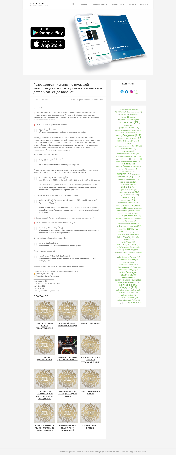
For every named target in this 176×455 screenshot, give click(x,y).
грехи (121, 141)
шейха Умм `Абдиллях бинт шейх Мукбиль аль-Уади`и (128, 291)
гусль (130, 141)
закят (137, 156)
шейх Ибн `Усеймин (128, 260)
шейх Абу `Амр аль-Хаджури (128, 249)
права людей (132, 205)
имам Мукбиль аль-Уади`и (128, 161)
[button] (73, 4)
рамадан (119, 216)
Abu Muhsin (43, 99)
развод (135, 213)
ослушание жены (128, 184)
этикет (136, 302)
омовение (132, 179)
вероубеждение (128, 135)
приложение (134, 211)
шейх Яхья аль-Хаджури (128, 286)
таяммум (132, 221)
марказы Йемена (124, 166)
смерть (128, 218)
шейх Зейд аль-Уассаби (128, 257)
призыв (122, 211)
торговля (135, 223)
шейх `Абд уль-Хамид (128, 244)
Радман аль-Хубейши (123, 130)
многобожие (128, 171)
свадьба (119, 218)
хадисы (121, 234)
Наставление (128, 122)
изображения (137, 159)
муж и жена (125, 177)
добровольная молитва (124, 146)
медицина (137, 166)
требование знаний (128, 226)
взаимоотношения (128, 138)
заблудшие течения (124, 156)
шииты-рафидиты (123, 303)
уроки (122, 229)
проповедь (124, 213)
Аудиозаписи (117, 4)
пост (120, 205)
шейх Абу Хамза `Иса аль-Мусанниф (128, 253)
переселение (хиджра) (128, 190)
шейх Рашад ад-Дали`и (128, 273)
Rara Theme (120, 452)
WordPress (142, 452)
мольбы (136, 174)
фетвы (133, 229)
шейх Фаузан (128, 277)
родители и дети (132, 216)
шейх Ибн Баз (128, 262)
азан (122, 133)
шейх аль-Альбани (128, 295)
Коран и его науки (128, 120)
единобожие (128, 148)
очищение (128, 187)
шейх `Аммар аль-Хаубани (128, 247)
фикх (122, 231)
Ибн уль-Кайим (132, 114)
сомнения (138, 218)
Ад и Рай (120, 112)
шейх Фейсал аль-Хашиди (128, 280)
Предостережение (128, 127)
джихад (128, 143)
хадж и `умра (133, 232)
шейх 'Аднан (128, 242)
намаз (137, 177)
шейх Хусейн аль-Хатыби (128, 282)
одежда (121, 179)
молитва (124, 174)
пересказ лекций (128, 192)
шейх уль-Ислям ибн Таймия (128, 300)
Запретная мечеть (134, 112)
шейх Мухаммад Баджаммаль (128, 265)
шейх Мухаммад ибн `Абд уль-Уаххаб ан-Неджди (128, 268)
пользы (128, 197)
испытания (128, 164)
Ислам (125, 117)
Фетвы (131, 4)
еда (138, 146)
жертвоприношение (128, 154)
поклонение (132, 195)
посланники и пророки (128, 203)
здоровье (119, 159)
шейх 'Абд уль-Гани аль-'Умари (128, 238)
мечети (123, 169)
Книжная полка (99, 4)
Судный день (136, 130)
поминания (128, 200)
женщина (128, 151)
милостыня (132, 169)
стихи (124, 221)
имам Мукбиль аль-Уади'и (89, 99)
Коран (101, 99)
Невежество (128, 125)
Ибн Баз (122, 114)
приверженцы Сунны (135, 208)
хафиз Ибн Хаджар (132, 234)
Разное (143, 4)
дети (136, 141)
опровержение (128, 182)
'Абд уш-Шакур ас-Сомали (128, 109)
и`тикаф (127, 159)
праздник (121, 208)
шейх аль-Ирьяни (128, 297)
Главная (83, 4)
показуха (121, 195)
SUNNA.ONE (37, 3)
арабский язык (131, 133)
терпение (124, 223)
